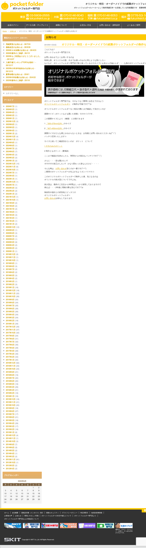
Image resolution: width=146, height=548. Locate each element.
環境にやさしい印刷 (31, 515)
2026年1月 (10, 118)
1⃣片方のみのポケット (53, 146)
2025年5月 (10, 127)
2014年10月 (11, 441)
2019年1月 (10, 287)
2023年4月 (10, 175)
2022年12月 (11, 181)
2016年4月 (10, 387)
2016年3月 (10, 390)
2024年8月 (10, 145)
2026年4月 (10, 112)
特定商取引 (84, 512)
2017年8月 (10, 338)
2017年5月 (10, 347)
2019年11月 (11, 257)
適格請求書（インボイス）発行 (32, 512)
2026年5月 (10, 109)
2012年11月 (11, 459)
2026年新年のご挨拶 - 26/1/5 (18, 53)
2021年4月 (10, 217)
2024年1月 (10, 160)
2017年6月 (10, 344)
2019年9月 (10, 263)
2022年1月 (10, 193)
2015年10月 (11, 405)
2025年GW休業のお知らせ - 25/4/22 (21, 77)
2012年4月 (10, 468)
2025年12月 (11, 121)
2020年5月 (10, 242)
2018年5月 (10, 311)
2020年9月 (10, 230)
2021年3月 (10, 220)
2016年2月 (10, 393)
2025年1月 (10, 133)
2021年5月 (10, 214)
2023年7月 (10, 172)
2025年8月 (10, 124)
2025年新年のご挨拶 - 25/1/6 (18, 80)
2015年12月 (11, 399)
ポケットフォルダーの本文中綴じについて (56, 515)
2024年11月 (11, 139)
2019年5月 (10, 275)
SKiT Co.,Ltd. (35, 539)
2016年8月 (10, 375)
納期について (61, 25)
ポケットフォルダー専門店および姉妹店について (21, 519)
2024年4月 (10, 154)
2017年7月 (10, 341)
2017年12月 (11, 326)
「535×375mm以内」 (55, 123)
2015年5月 (10, 420)
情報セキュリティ (52, 512)
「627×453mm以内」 (55, 128)
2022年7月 (10, 184)
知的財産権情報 (96, 512)
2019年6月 (10, 272)
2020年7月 (10, 236)
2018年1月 (10, 323)
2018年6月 (10, 308)
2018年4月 (10, 314)
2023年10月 (11, 169)
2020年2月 (10, 248)
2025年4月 (10, 130)
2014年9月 (10, 444)
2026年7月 (10, 106)
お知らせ (18, 515)
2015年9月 (10, 408)
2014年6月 (10, 447)
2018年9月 (10, 299)
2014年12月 (11, 435)
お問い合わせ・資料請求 (109, 25)
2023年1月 (10, 178)
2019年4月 (10, 278)
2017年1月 (10, 359)
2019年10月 (11, 260)
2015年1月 (10, 432)
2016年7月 (10, 378)
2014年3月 (10, 456)
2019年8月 (10, 266)
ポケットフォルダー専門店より (85, 515)
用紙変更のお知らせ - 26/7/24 (18, 44)
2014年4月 (10, 453)
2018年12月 (11, 290)
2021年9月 (10, 202)
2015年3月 (10, 426)
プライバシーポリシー (69, 512)
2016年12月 (11, 362)
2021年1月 (10, 223)
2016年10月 (11, 368)
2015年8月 (10, 411)
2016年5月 (10, 384)
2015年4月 (10, 423)
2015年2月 (10, 429)
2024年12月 (11, 136)
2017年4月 (10, 350)
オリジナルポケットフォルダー (57, 104)
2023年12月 (11, 163)
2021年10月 (11, 199)
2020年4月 (10, 245)
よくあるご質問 (133, 25)
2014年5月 (10, 450)
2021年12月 (11, 196)
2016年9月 (10, 372)
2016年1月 (10, 396)
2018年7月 (10, 305)
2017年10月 (11, 332)
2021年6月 (10, 211)
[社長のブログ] (124, 527)
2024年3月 (10, 157)
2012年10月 (11, 462)
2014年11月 (11, 438)
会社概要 (15, 512)
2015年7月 (10, 414)
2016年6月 (10, 381)
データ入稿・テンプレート (37, 25)
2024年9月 (10, 142)
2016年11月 (11, 365)
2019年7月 (10, 269)
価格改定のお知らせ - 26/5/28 (18, 47)
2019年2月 (10, 284)
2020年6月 (10, 239)
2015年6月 (10, 417)
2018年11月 (11, 293)
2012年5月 (10, 465)
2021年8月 (10, 205)
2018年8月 (10, 302)
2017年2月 (10, 356)
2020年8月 (10, 233)
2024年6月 (10, 151)
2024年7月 (10, 148)
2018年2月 (10, 320)
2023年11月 (11, 166)
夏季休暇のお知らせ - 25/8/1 (17, 74)
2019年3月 (10, 281)
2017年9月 (10, 335)
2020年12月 (11, 227)
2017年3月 (10, 353)
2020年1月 (10, 251)
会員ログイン (13, 25)
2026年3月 (10, 115)
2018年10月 (11, 296)
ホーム (6, 512)
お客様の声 (8, 515)
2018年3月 (10, 317)
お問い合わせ (61, 168)
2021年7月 (10, 208)
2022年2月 (10, 190)
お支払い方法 (85, 25)
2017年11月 (11, 329)
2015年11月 (11, 402)
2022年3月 (10, 187)
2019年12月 (11, 254)
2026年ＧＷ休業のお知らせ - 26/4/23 (21, 50)
